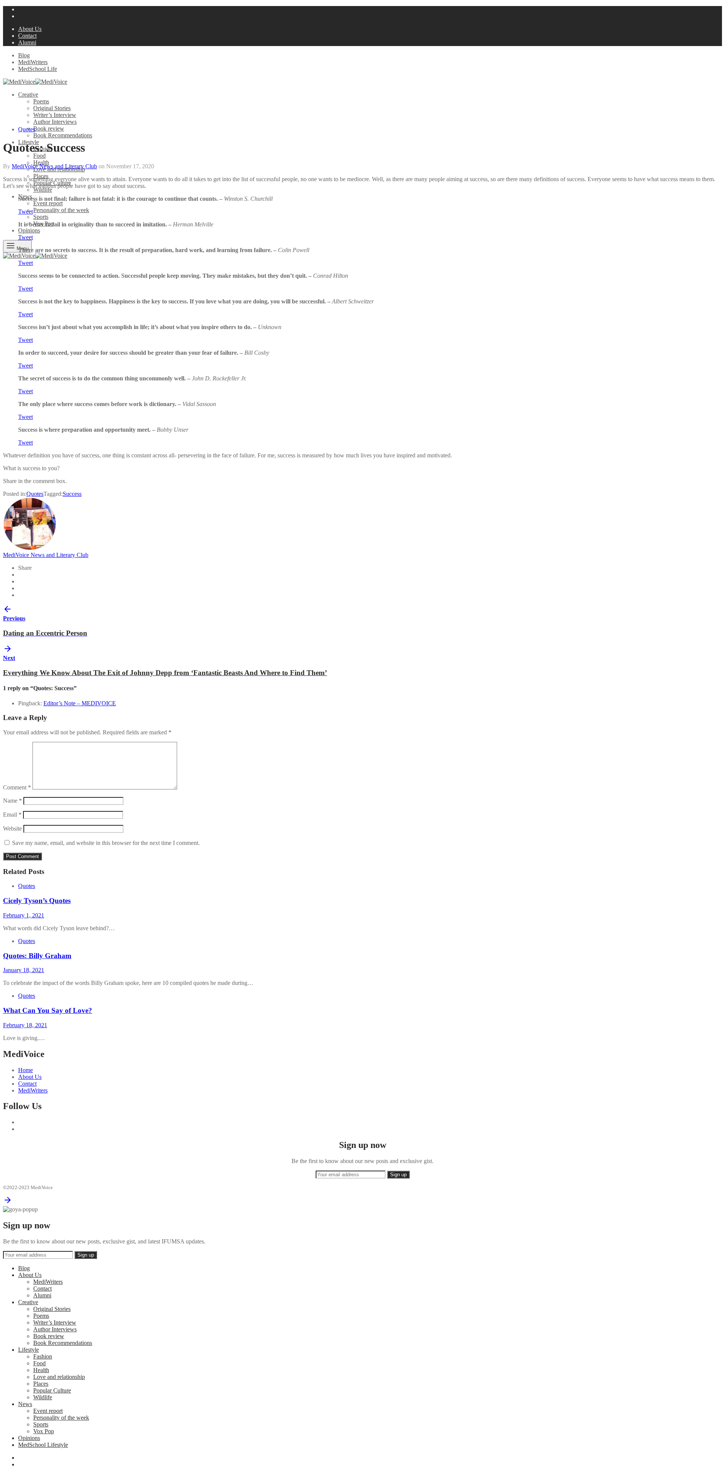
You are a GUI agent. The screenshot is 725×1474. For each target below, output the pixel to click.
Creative (28, 94)
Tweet (25, 211)
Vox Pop (43, 1431)
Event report (48, 203)
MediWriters (33, 62)
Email (12, 814)
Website (12, 828)
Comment (17, 787)
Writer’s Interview (54, 115)
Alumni (27, 42)
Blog (24, 55)
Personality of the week (61, 210)
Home (25, 1070)
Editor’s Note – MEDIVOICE (79, 703)
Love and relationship (59, 1377)
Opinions (29, 230)
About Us (30, 29)
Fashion (42, 1356)
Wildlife (42, 189)
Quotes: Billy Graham (37, 956)
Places (40, 1383)
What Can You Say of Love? (47, 1010)
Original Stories (52, 108)
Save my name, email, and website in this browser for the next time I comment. (106, 843)
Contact (27, 35)
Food (39, 155)
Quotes (26, 129)
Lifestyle (28, 1349)
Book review (48, 128)
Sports (40, 217)
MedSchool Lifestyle (43, 1445)
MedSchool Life (37, 69)
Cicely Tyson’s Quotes (37, 901)
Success (72, 494)
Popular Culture (52, 1390)
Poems (41, 101)
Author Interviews (55, 121)
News (25, 1404)
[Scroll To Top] (7, 1202)
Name (12, 800)
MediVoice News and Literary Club (54, 166)
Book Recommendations (62, 135)
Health (41, 162)
